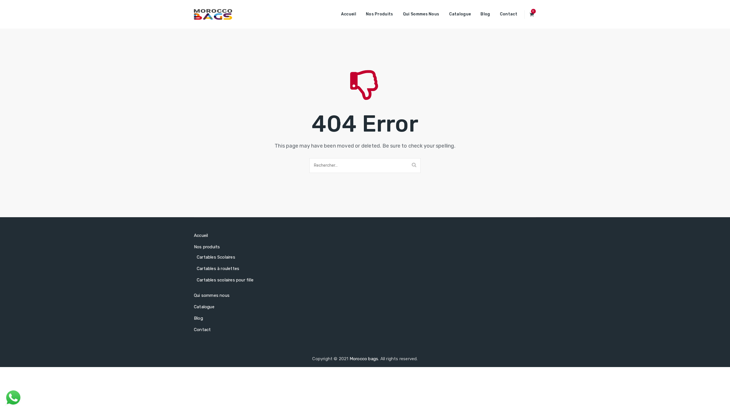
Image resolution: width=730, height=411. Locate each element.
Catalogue (460, 14)
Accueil (348, 14)
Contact (508, 14)
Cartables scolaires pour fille (225, 280)
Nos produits (379, 14)
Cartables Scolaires (216, 257)
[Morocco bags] (213, 14)
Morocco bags (364, 358)
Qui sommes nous (421, 14)
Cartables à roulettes (218, 268)
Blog (485, 14)
